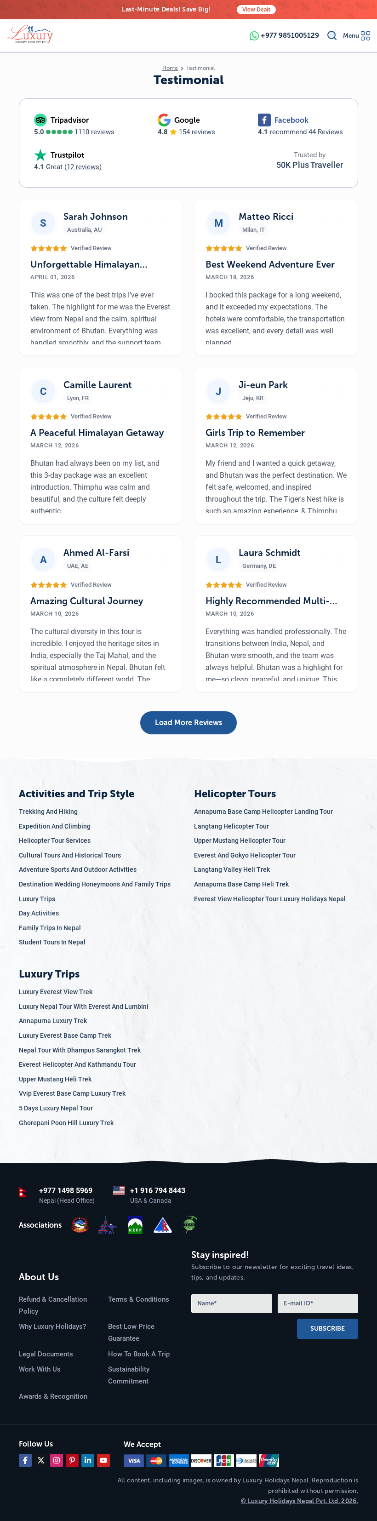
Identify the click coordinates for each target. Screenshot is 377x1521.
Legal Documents (46, 1354)
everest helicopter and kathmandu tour (77, 1064)
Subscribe (327, 1328)
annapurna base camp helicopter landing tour (263, 811)
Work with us (40, 1369)
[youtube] (103, 1460)
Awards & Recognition (53, 1396)
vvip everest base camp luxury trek (72, 1093)
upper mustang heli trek (55, 1079)
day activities (39, 913)
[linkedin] (87, 1460)
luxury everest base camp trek (65, 1035)
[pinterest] (72, 1460)
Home (170, 68)
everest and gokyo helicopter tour (245, 855)
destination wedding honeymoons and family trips (95, 884)
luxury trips (37, 899)
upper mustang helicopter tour (240, 840)
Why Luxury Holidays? (52, 1326)
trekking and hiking (48, 811)
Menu (351, 35)
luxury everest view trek (55, 991)
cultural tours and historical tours (70, 855)
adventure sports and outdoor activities (78, 869)
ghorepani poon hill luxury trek (66, 1122)
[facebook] (25, 1460)
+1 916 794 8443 (157, 1190)
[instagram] (56, 1460)
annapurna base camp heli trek (241, 884)
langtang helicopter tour (231, 826)
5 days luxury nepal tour (56, 1108)
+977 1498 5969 (65, 1190)
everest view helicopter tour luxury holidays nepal (270, 899)
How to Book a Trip (139, 1354)
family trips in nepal (50, 928)
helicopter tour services (55, 840)
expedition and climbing (55, 826)
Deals (256, 9)
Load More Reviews (188, 722)
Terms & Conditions (138, 1299)
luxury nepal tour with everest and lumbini (84, 1006)
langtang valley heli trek (232, 869)
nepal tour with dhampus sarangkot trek (80, 1050)
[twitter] (40, 1460)
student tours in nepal (52, 942)
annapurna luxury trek (53, 1020)
